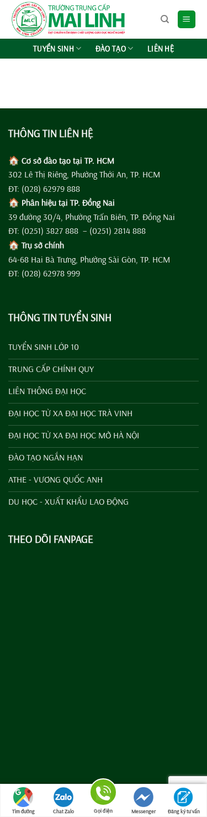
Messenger (143, 811)
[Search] (165, 19)
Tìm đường (23, 811)
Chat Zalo (63, 811)
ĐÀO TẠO (110, 49)
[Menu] (187, 20)
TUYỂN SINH (53, 49)
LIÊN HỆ (160, 49)
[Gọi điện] (103, 794)
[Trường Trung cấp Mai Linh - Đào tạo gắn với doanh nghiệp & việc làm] (81, 19)
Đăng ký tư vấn (184, 811)
